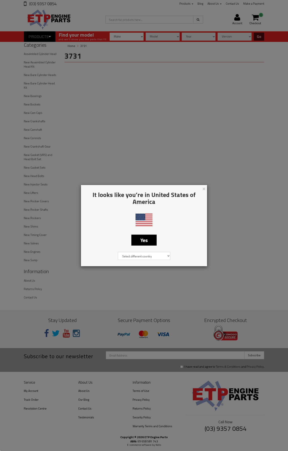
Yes (144, 240)
